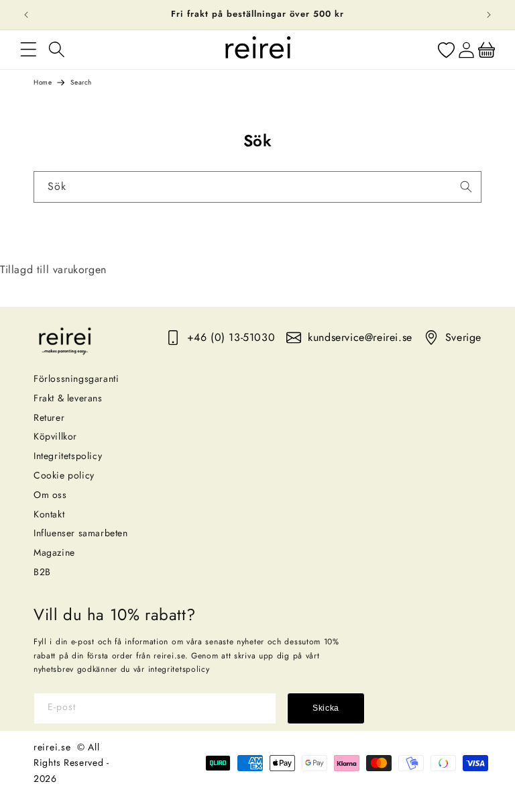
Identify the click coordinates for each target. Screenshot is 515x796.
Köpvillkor (55, 436)
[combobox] (257, 187)
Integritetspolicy (68, 455)
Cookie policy (64, 475)
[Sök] (466, 186)
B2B (42, 572)
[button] (28, 49)
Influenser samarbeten (81, 533)
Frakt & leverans (68, 398)
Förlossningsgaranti (76, 378)
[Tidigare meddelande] (26, 15)
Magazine (54, 552)
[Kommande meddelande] (489, 15)
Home (43, 82)
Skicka (325, 708)
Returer (49, 417)
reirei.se (52, 747)
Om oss (50, 494)
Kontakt (49, 514)
